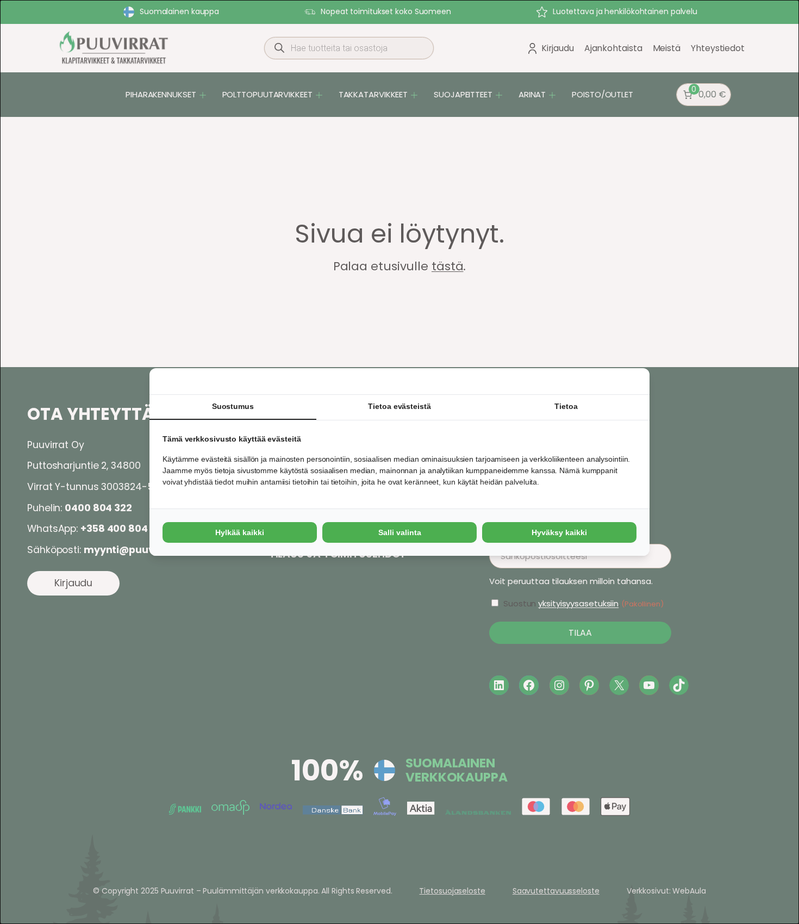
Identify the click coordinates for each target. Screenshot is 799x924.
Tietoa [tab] (565, 406)
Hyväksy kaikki (559, 532)
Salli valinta (399, 532)
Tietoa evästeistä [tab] (399, 406)
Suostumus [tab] (233, 406)
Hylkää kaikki (239, 532)
